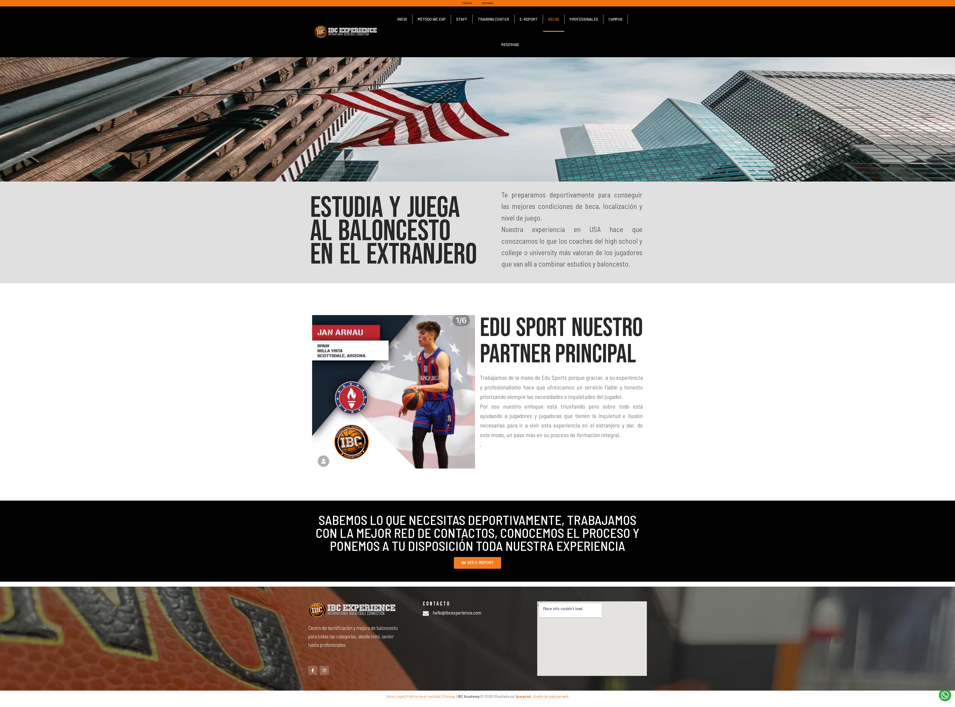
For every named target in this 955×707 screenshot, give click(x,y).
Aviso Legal (395, 696)
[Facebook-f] (312, 670)
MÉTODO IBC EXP (432, 19)
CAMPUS (615, 19)
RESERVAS (510, 44)
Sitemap (448, 696)
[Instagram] (324, 670)
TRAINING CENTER (493, 19)
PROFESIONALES (584, 19)
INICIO (402, 19)
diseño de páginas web (551, 696)
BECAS (553, 19)
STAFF (461, 19)
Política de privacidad (423, 696)
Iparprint (523, 696)
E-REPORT (529, 19)
